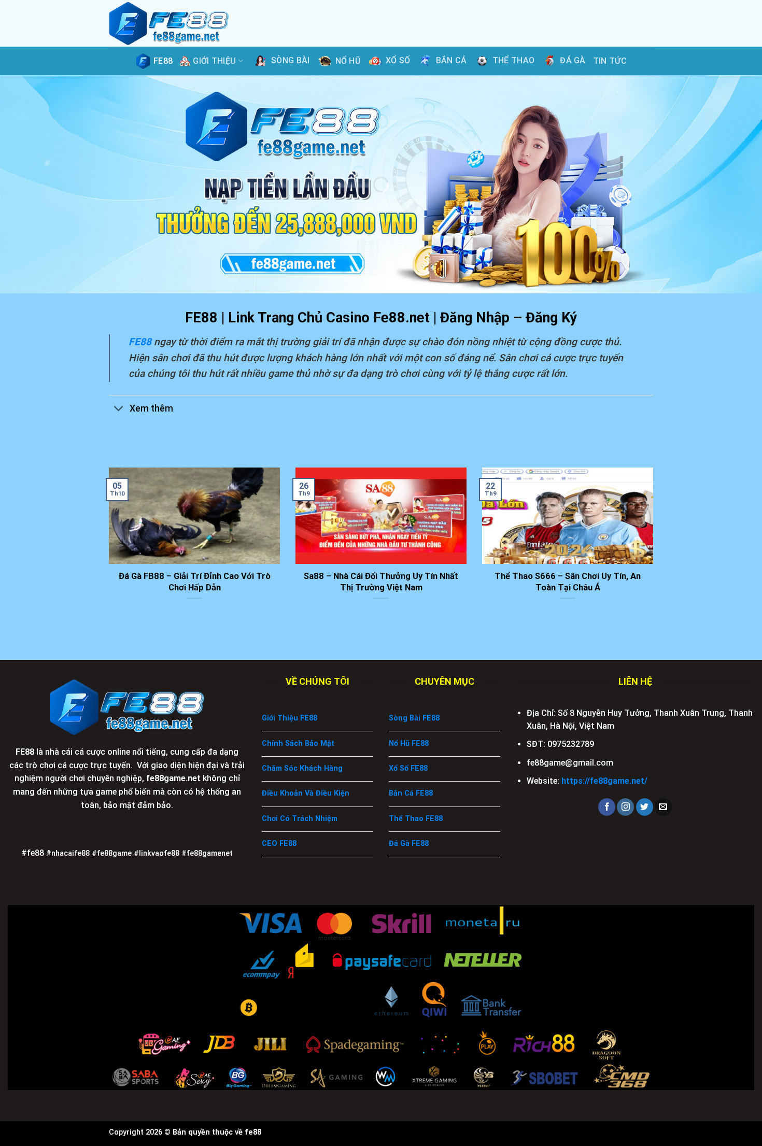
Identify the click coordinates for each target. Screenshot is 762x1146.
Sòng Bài (290, 60)
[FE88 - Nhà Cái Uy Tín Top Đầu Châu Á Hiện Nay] (176, 23)
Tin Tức (610, 61)
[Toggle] (119, 409)
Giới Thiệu (214, 61)
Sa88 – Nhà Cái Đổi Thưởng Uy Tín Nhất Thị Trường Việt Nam (381, 581)
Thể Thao (513, 60)
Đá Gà (573, 60)
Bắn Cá (451, 60)
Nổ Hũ (348, 61)
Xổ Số (398, 60)
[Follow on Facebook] (606, 807)
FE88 (163, 61)
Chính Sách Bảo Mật (298, 743)
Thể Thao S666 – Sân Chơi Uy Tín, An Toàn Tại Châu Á (568, 581)
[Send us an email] (663, 807)
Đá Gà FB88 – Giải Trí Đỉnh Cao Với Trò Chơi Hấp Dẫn (195, 581)
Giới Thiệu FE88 (289, 718)
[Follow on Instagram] (625, 807)
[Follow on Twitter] (644, 807)
